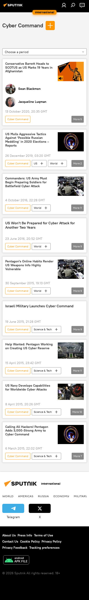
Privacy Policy (51, 541)
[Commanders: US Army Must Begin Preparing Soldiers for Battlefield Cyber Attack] (71, 186)
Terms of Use (43, 535)
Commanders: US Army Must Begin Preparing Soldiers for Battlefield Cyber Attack (26, 182)
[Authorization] (63, 5)
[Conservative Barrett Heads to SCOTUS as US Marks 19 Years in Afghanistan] (71, 71)
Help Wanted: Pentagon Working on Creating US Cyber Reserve (29, 346)
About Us (9, 535)
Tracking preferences (44, 548)
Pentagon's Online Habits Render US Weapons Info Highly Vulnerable (29, 265)
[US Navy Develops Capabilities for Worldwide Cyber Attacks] (71, 392)
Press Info (25, 535)
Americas (25, 496)
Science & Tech (43, 329)
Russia (43, 496)
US (35, 163)
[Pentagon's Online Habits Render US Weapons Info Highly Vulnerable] (71, 269)
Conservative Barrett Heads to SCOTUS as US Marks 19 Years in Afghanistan (28, 67)
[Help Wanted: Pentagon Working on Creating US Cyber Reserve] (71, 350)
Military (81, 496)
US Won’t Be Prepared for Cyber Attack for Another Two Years (40, 225)
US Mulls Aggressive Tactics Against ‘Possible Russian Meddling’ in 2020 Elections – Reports (27, 139)
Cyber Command (22, 25)
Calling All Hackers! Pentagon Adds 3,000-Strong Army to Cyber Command (26, 431)
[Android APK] (16, 560)
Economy (61, 496)
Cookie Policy (30, 541)
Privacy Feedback (14, 548)
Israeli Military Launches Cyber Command (39, 306)
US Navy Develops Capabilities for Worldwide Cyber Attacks (27, 387)
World (54, 163)
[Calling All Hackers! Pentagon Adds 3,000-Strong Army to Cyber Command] (71, 434)
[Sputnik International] (13, 7)
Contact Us (10, 541)
